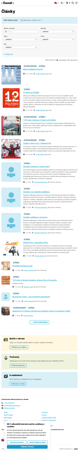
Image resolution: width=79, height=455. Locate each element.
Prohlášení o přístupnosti (49, 420)
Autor (43, 36)
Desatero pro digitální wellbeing (36, 192)
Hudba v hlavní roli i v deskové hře (37, 143)
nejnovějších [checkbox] (63, 60)
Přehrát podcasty (18, 365)
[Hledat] (73, 3)
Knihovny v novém (18, 384)
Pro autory (45, 412)
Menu (76, 3)
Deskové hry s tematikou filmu (35, 242)
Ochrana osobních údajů (49, 417)
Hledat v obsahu (9, 28)
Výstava (44, 415)
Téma (5, 36)
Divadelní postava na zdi (22, 266)
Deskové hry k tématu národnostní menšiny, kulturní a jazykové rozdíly (41, 311)
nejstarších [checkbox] (74, 60)
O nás (5, 420)
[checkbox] (31, 20)
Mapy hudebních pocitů (33, 69)
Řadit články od (50, 60)
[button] (58, 31)
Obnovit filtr (9, 54)
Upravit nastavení (16, 442)
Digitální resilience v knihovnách (36, 166)
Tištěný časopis (8, 415)
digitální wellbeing (55, 182)
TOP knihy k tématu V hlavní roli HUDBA (39, 120)
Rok (5, 44)
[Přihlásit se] (62, 3)
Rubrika (43, 28)
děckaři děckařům (52, 256)
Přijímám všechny (27, 447)
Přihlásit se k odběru (19, 347)
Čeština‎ (57, 3)
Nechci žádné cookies (38, 442)
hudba (50, 74)
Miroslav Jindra (28, 287)
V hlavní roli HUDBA (31, 92)
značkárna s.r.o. (68, 449)
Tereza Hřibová (40, 154)
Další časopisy (8, 417)
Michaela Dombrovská (40, 182)
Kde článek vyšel (10, 20)
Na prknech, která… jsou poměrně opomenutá (31, 297)
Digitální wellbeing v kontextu (35, 217)
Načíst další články (41, 322)
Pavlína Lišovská (40, 74)
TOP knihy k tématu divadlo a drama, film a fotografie (34, 280)
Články (6, 412)
